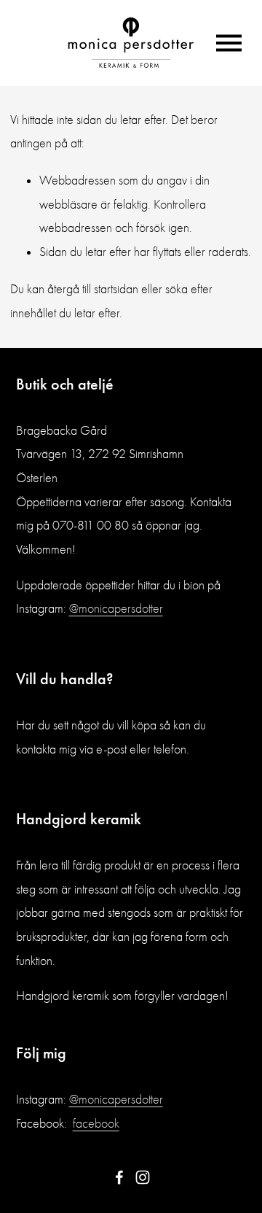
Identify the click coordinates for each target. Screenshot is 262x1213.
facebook (96, 1123)
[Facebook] (119, 1177)
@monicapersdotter (116, 608)
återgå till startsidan (92, 289)
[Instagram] (142, 1177)
